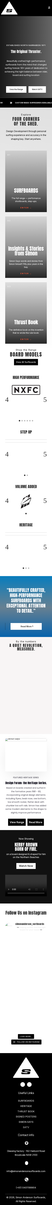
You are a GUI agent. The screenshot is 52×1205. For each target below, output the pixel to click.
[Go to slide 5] (30, 420)
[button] (7, 399)
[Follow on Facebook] (22, 1084)
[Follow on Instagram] (29, 1084)
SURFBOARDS (26, 1100)
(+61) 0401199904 (26, 1187)
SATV (26, 1127)
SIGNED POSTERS (26, 1116)
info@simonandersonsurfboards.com (26, 1171)
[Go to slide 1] (19, 420)
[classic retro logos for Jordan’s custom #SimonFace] (26, 1019)
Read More (26, 626)
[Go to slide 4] (27, 420)
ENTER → (26, 208)
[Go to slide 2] (22, 420)
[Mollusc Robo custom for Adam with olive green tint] (26, 946)
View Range (17, 822)
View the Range (16, 89)
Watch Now (26, 865)
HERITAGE (26, 1106)
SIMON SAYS (26, 1121)
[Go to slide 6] (32, 420)
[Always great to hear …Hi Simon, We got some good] (26, 970)
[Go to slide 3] (24, 420)
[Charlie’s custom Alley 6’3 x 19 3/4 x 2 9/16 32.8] (26, 995)
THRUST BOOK (26, 1111)
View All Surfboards (26, 362)
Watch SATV (37, 89)
